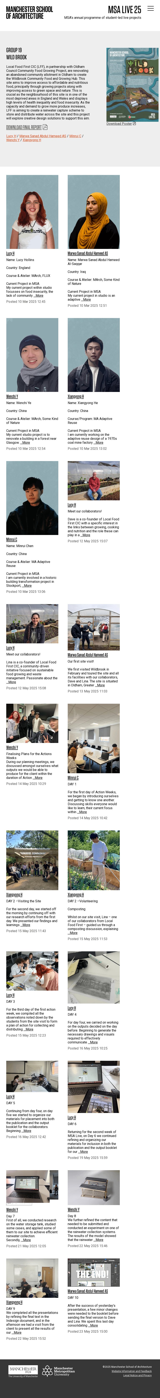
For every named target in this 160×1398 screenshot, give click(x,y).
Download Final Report (24, 127)
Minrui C (75, 136)
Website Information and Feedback (132, 1371)
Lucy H (11, 136)
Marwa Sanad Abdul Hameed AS (42, 136)
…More (38, 296)
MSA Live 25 (124, 9)
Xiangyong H (32, 140)
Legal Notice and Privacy (137, 1375)
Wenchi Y (13, 140)
